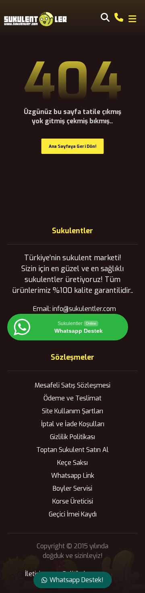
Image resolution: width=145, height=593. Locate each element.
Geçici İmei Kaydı (73, 514)
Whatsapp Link (72, 475)
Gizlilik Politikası (72, 437)
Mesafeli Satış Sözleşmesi (72, 385)
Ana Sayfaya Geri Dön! (73, 146)
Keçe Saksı (72, 462)
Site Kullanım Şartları (72, 411)
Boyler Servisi (72, 488)
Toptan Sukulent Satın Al (72, 450)
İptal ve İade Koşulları (72, 424)
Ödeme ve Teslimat (73, 398)
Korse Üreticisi (72, 501)
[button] (132, 19)
